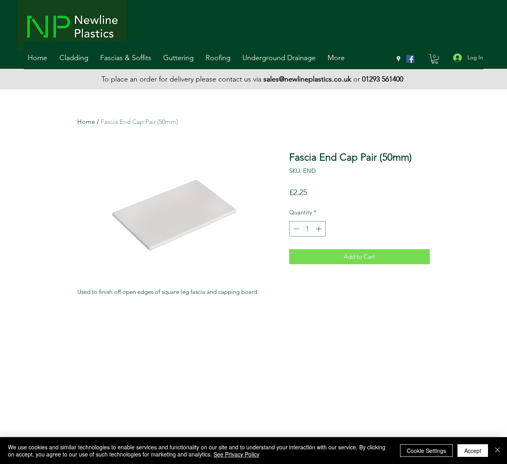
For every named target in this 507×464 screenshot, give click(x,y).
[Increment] (319, 229)
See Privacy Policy (236, 454)
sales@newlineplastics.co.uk (307, 79)
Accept (472, 451)
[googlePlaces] (398, 59)
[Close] (497, 450)
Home (86, 121)
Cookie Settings (426, 451)
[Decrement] (295, 229)
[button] (75, 58)
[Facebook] (410, 59)
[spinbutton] (307, 229)
